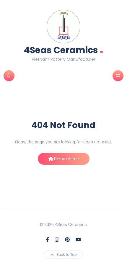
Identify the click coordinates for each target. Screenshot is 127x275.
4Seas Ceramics (63, 49)
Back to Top (66, 254)
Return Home (66, 158)
